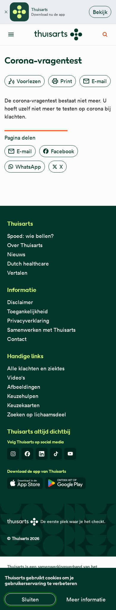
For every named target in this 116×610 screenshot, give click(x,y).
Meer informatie (86, 599)
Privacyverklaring (28, 320)
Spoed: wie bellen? (30, 236)
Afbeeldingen (23, 386)
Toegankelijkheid (27, 311)
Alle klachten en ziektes (36, 368)
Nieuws (16, 254)
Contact (16, 339)
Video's (16, 377)
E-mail (99, 81)
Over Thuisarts (25, 245)
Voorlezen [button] (29, 81)
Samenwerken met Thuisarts (41, 329)
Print (66, 81)
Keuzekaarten (23, 405)
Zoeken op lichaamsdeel (36, 414)
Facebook (62, 151)
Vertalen (17, 272)
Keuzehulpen (22, 396)
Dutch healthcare (28, 263)
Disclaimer (20, 302)
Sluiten (30, 599)
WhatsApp (28, 166)
